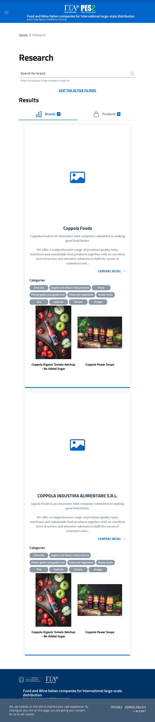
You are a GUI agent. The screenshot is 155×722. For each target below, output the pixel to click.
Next (128, 338)
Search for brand (33, 73)
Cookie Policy (135, 707)
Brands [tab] (52, 113)
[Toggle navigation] (6, 12)
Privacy (117, 707)
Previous (27, 338)
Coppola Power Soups (99, 364)
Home (23, 34)
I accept (140, 711)
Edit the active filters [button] (77, 90)
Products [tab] (110, 113)
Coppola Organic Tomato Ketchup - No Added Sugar (53, 366)
